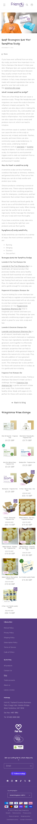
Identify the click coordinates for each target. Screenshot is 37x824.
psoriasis (20, 147)
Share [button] (6, 54)
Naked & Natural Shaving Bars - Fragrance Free (10, 577)
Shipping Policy (9, 638)
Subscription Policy (10, 642)
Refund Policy (9, 628)
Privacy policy (27, 813)
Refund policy (17, 813)
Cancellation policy (12, 819)
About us (7, 685)
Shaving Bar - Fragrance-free (10, 489)
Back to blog (20, 402)
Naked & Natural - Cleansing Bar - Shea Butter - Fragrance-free (27, 548)
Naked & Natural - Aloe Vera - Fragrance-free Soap (27, 518)
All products (8, 666)
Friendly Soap (17, 810)
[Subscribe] (30, 766)
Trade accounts (9, 680)
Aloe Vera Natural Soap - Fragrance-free (9, 463)
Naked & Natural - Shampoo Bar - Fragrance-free (10, 547)
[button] (4, 4)
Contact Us (8, 670)
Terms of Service (10, 647)
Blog (5, 675)
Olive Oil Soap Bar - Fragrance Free (10, 436)
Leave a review (9, 690)
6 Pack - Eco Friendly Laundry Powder (10, 606)
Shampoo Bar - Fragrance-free (27, 462)
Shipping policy (25, 816)
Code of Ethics (9, 652)
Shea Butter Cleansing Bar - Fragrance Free (27, 436)
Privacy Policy (9, 633)
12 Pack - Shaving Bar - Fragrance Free (10, 518)
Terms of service (14, 816)
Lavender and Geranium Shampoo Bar (17, 331)
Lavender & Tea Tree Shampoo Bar (15, 266)
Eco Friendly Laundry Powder (27, 577)
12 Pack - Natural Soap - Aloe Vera (27, 489)
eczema (30, 147)
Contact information (26, 819)
